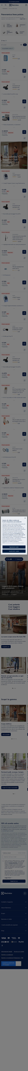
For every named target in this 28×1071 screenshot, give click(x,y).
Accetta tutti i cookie (14, 551)
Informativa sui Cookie (10, 542)
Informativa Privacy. (20, 542)
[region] (14, 535)
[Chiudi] (25, 518)
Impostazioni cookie (14, 547)
